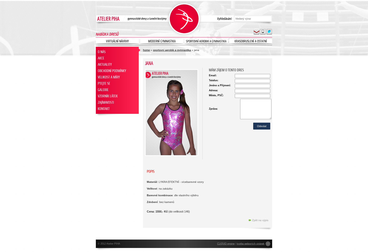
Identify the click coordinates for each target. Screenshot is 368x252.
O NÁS (102, 51)
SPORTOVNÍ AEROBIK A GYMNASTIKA (172, 50)
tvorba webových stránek (250, 243)
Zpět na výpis (260, 220)
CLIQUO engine (226, 243)
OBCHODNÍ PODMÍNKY (112, 70)
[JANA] (171, 156)
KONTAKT (104, 108)
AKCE (101, 58)
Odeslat (261, 126)
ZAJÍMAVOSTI (106, 102)
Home (146, 50)
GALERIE (103, 89)
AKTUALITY (105, 64)
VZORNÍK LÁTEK (108, 96)
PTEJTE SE (104, 83)
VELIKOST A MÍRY (109, 77)
